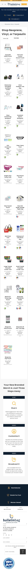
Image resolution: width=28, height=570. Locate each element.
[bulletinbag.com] (14, 4)
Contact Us (20, 509)
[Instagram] (6, 535)
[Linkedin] (9, 535)
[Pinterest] (11, 535)
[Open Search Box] (5, 4)
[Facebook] (3, 535)
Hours (4, 523)
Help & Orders (6, 542)
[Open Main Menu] (2, 4)
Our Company (6, 537)
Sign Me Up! (23, 551)
